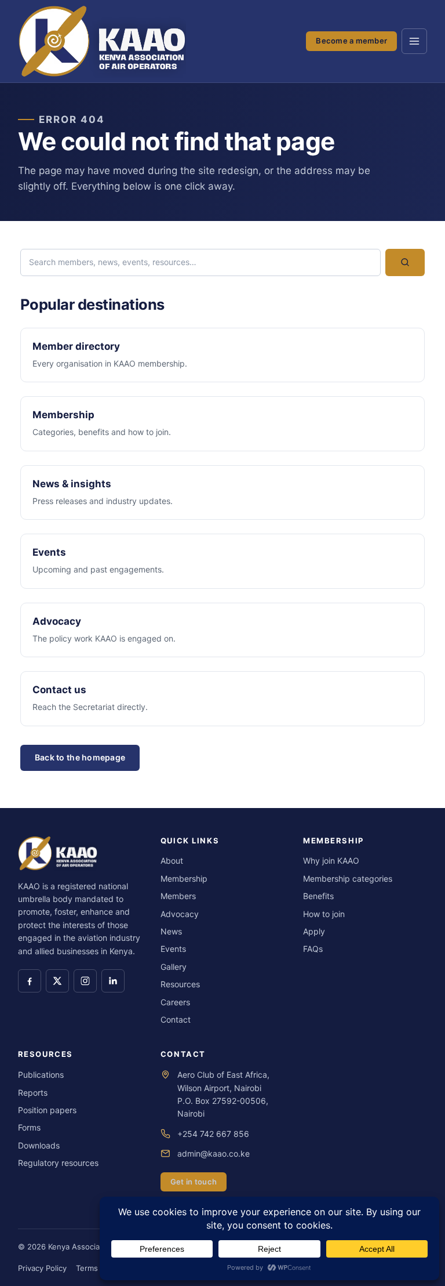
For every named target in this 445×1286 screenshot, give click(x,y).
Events (49, 552)
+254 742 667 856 (213, 1134)
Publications (41, 1074)
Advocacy (56, 621)
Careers (175, 1002)
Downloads (39, 1145)
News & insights (71, 484)
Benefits (318, 896)
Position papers (47, 1110)
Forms (29, 1127)
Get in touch (193, 1181)
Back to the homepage (80, 757)
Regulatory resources (58, 1163)
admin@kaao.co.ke (213, 1153)
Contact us (59, 689)
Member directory (76, 346)
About (172, 860)
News (171, 931)
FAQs (313, 949)
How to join (324, 914)
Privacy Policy (42, 1268)
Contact (176, 1019)
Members (178, 896)
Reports (33, 1092)
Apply (314, 931)
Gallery (174, 967)
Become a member (351, 40)
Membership (63, 415)
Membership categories (347, 878)
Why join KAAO (331, 860)
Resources (180, 984)
